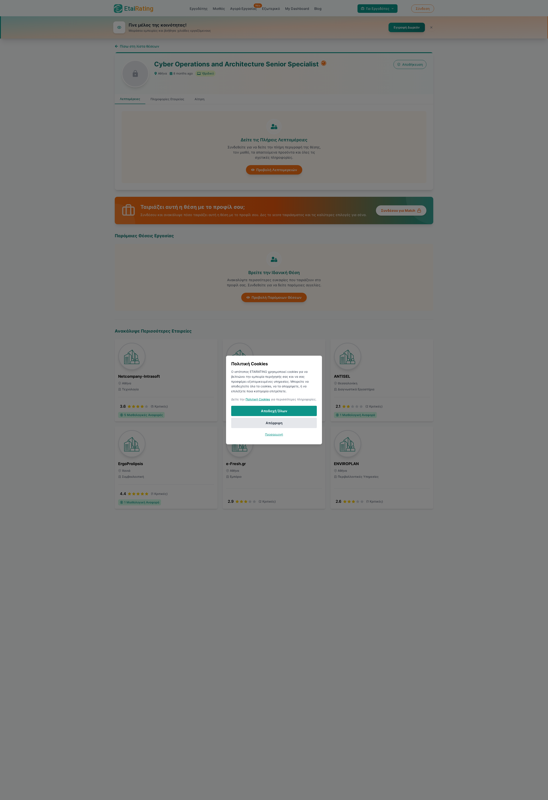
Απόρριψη (274, 423)
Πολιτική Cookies (258, 399)
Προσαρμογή (274, 434)
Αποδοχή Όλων (274, 411)
